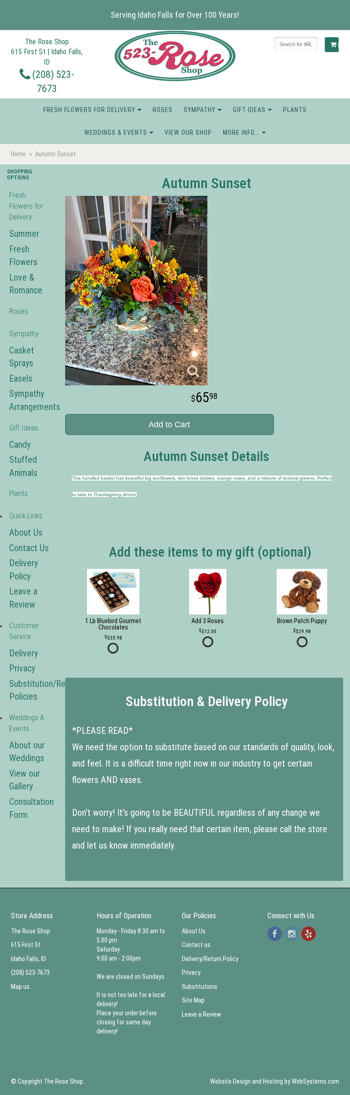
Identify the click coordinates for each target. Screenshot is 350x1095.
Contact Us (29, 547)
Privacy (22, 668)
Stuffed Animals (23, 466)
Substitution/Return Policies (29, 690)
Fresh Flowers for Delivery (89, 109)
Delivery (23, 653)
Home (18, 154)
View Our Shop (188, 132)
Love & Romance (25, 284)
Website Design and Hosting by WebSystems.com (274, 1081)
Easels (20, 378)
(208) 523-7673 (30, 972)
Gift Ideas (249, 109)
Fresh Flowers (23, 256)
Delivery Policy (23, 570)
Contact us (196, 944)
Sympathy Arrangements (29, 400)
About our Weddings (27, 752)
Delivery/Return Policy (210, 958)
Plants (295, 109)
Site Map (193, 1000)
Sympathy (200, 109)
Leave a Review (23, 598)
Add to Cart (169, 424)
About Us (25, 532)
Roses (163, 109)
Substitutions (199, 986)
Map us (20, 986)
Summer (24, 233)
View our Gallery (24, 780)
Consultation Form (29, 808)
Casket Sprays (21, 357)
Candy (20, 444)
